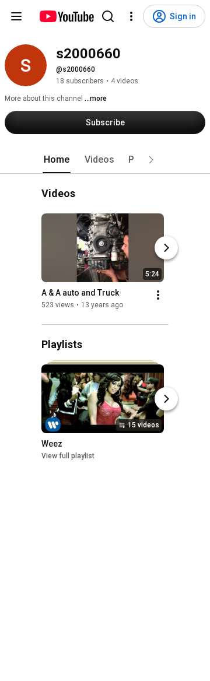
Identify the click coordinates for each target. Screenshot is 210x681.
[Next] (166, 247)
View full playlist (67, 456)
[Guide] (16, 16)
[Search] (108, 16)
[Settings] (131, 16)
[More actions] (158, 295)
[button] (151, 160)
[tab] (57, 160)
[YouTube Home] (66, 16)
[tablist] (105, 160)
